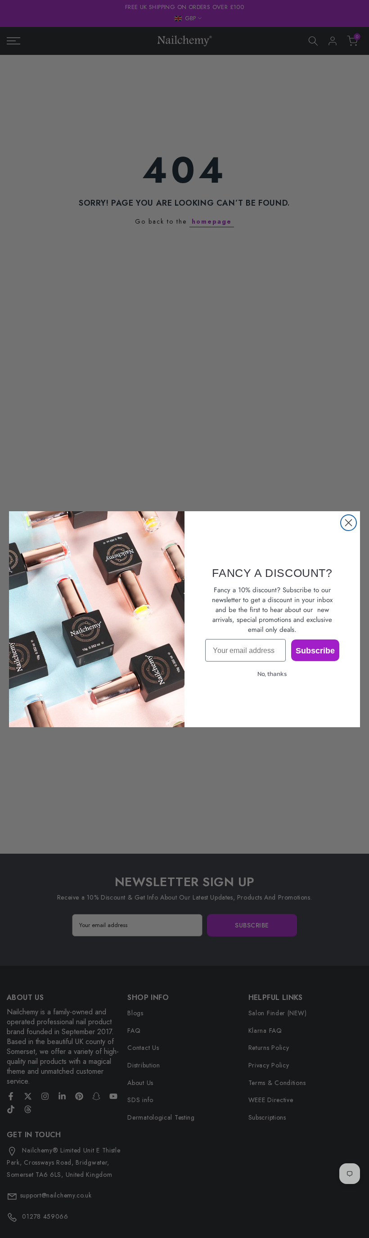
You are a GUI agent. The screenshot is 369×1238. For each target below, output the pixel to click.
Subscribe (315, 650)
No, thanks (272, 674)
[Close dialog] (348, 523)
